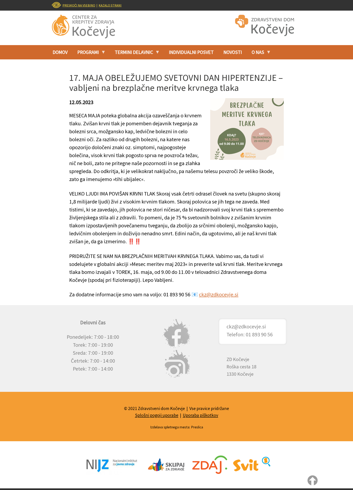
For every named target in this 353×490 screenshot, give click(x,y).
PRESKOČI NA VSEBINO (79, 5)
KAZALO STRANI (110, 5)
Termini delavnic (131, 53)
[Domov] (86, 26)
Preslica (197, 427)
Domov (60, 52)
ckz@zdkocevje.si (218, 294)
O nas (255, 53)
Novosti (232, 52)
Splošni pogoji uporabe (156, 415)
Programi (86, 53)
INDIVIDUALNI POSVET (191, 52)
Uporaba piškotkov (200, 415)
